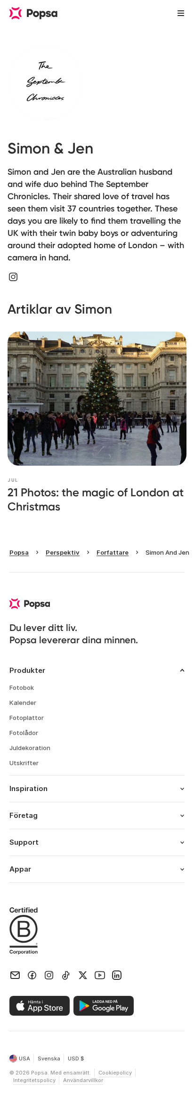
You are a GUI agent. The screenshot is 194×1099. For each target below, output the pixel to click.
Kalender (22, 702)
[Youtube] (99, 975)
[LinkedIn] (116, 975)
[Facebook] (32, 975)
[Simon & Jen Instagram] (13, 277)
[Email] (15, 975)
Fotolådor (23, 732)
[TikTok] (66, 975)
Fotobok (21, 687)
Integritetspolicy (34, 1080)
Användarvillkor (83, 1080)
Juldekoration (29, 748)
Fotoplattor (26, 717)
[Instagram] (49, 975)
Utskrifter (24, 763)
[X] (83, 975)
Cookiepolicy (115, 1072)
